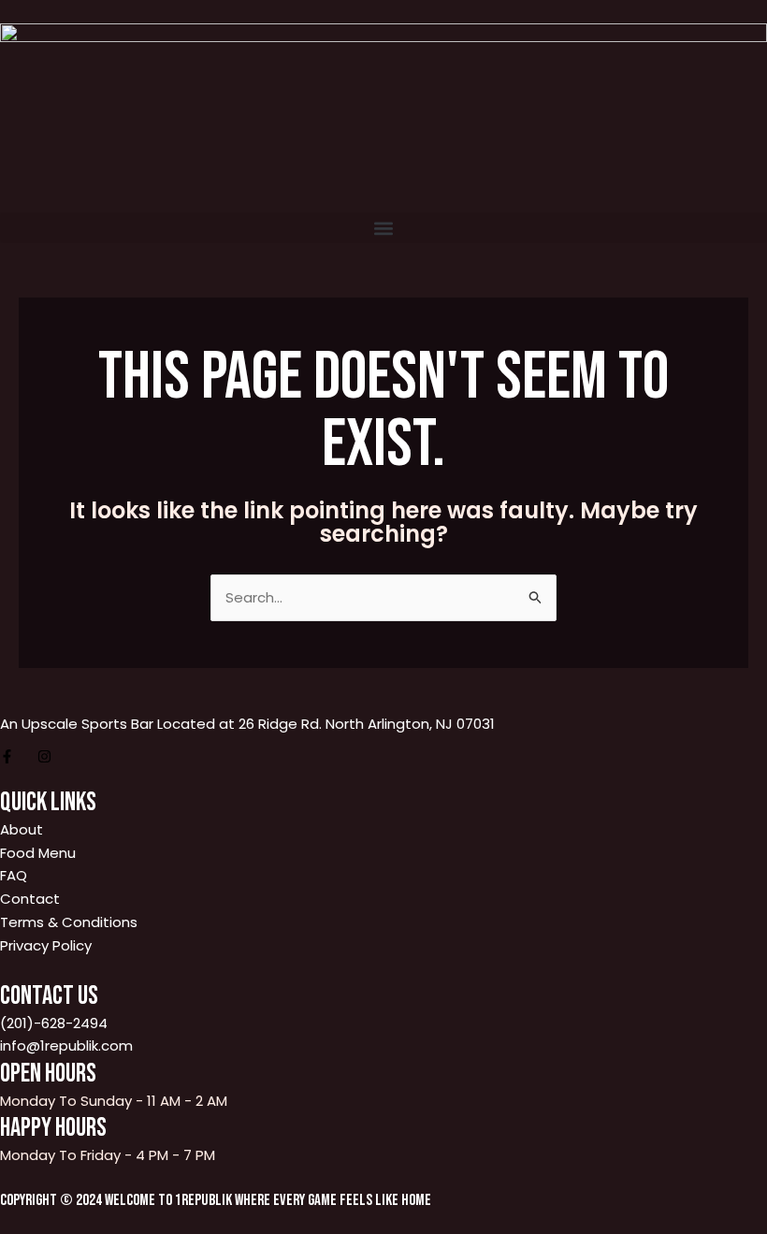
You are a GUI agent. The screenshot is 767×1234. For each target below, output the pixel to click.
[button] (383, 227)
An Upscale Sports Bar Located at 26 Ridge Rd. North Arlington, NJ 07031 (247, 723)
